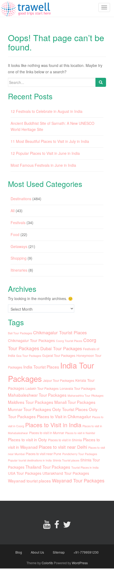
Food (15, 234)
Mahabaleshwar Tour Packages (37, 395)
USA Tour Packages (24, 473)
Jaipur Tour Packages (58, 380)
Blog (18, 552)
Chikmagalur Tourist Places (60, 332)
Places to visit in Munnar (46, 432)
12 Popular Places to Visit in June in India (45, 153)
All (13, 210)
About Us (37, 552)
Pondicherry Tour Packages (79, 454)
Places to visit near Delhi (63, 447)
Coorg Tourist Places (69, 341)
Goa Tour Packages (28, 356)
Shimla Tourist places (66, 460)
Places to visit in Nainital (80, 433)
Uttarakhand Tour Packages (65, 473)
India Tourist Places (41, 367)
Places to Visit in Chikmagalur (64, 416)
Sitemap (59, 552)
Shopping (19, 258)
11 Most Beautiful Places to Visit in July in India (50, 141)
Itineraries (19, 270)
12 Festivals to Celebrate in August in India (46, 111)
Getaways (19, 246)
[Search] (100, 82)
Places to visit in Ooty (27, 439)
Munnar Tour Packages (29, 409)
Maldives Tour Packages (30, 402)
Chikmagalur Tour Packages (31, 340)
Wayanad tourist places (29, 481)
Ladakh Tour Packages (42, 388)
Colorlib (47, 563)
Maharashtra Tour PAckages (85, 395)
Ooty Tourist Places (70, 409)
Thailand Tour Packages (47, 467)
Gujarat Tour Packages (58, 355)
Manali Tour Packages (74, 402)
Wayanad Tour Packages (78, 480)
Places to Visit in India (53, 425)
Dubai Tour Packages (61, 348)
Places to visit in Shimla (65, 440)
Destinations (21, 198)
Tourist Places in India (85, 467)
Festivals (18, 222)
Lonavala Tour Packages (77, 388)
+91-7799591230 (86, 552)
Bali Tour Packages (20, 333)
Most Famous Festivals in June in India (43, 165)
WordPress (80, 563)
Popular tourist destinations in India (30, 460)
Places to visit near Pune (43, 453)
